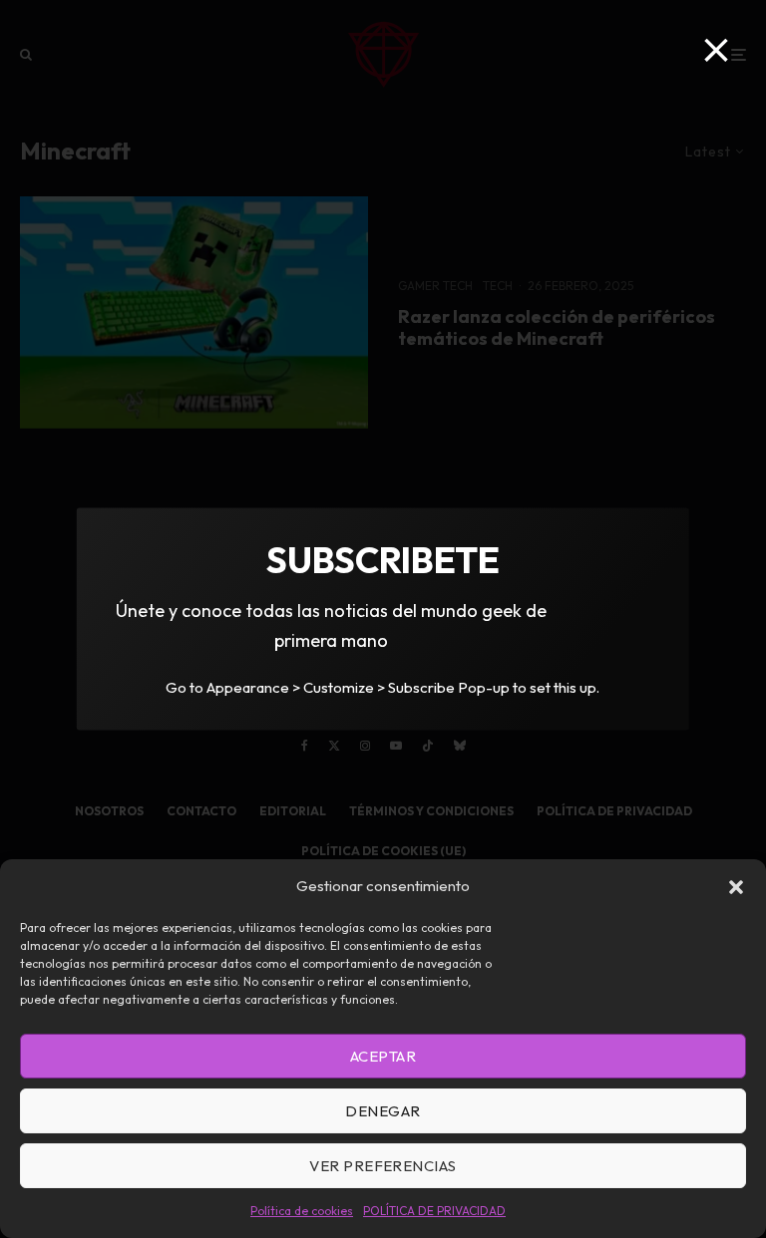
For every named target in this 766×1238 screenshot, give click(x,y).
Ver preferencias (382, 1165)
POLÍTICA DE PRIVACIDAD (434, 1210)
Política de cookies (301, 1210)
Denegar (382, 1110)
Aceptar (383, 1056)
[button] (736, 887)
